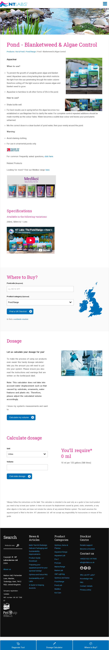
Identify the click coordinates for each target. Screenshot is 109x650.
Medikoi (57, 589)
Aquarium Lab (59, 555)
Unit (8, 448)
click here (49, 156)
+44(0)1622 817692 (88, 559)
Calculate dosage (17, 476)
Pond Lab (58, 585)
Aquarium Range (60, 552)
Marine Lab (58, 570)
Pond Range (31, 51)
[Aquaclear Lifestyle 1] (71, 105)
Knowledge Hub (86, 578)
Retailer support (86, 545)
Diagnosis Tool (18, 647)
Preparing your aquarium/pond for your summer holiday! (38, 568)
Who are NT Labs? (87, 575)
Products (10, 51)
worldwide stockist (21, 319)
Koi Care (57, 593)
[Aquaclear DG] (83, 105)
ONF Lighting (59, 574)
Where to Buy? (90, 647)
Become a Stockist (87, 549)
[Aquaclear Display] (84, 76)
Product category (18, 296)
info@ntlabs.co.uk (87, 562)
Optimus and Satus (61, 578)
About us (7, 569)
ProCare (57, 563)
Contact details (86, 586)
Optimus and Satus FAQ (38, 574)
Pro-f (56, 559)
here (47, 170)
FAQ (81, 582)
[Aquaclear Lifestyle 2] (96, 105)
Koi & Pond (20, 51)
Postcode (15, 283)
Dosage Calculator (54, 647)
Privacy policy (85, 590)
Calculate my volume (19, 417)
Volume (10, 462)
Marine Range (59, 567)
